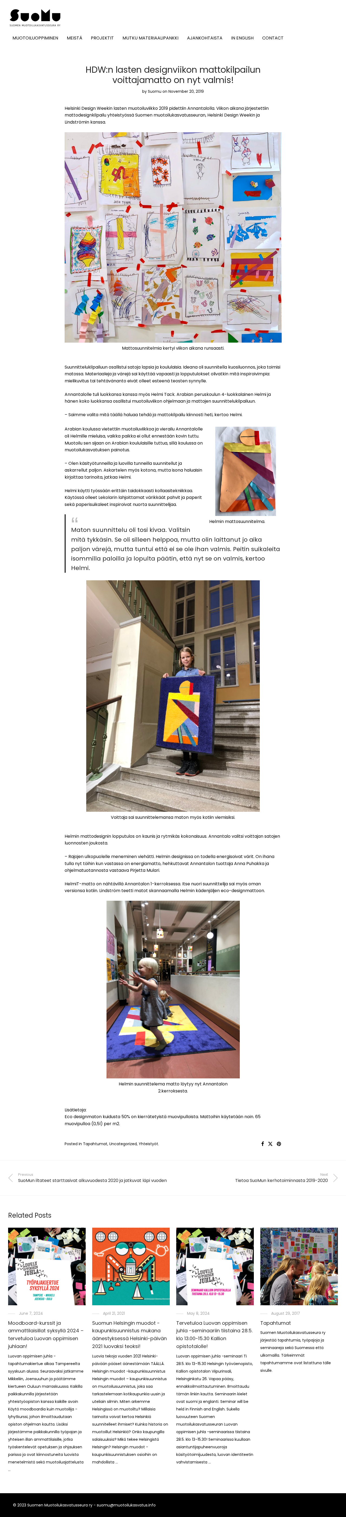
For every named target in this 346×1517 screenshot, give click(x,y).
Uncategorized (123, 1144)
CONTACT (273, 38)
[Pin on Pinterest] (279, 1144)
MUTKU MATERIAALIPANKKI (150, 38)
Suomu (154, 91)
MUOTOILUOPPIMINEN (35, 38)
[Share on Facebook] (262, 1144)
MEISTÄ (74, 38)
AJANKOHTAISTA (204, 38)
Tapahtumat (95, 1144)
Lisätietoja (75, 1110)
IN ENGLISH (242, 38)
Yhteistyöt (148, 1144)
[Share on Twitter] (270, 1144)
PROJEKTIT (102, 38)
